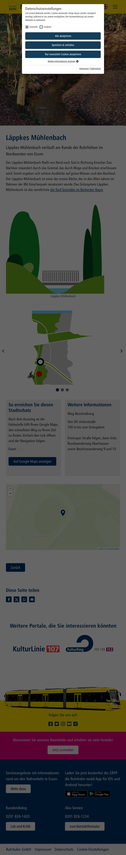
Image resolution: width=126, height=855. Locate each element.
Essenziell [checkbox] (33, 27)
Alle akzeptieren (63, 36)
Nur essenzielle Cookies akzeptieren (63, 54)
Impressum (84, 68)
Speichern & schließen (63, 45)
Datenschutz (95, 68)
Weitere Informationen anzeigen (62, 61)
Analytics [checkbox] (47, 27)
